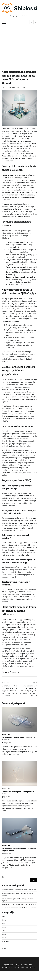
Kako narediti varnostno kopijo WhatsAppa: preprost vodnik (19, 849)
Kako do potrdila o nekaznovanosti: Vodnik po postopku (19, 904)
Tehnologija (14, 672)
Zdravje (4, 948)
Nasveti (4, 927)
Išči (3, 877)
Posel (3, 931)
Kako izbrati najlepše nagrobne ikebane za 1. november (19, 890)
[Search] (35, 22)
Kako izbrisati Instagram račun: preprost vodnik (18, 792)
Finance (4, 920)
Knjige (3, 923)
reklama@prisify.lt (28, 967)
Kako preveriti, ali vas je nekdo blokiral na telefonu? (18, 738)
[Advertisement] (19, 45)
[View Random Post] (31, 22)
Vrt (2, 945)
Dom (3, 916)
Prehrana (4, 938)
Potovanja (5, 934)
